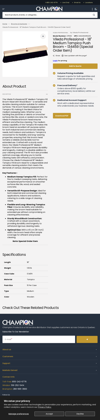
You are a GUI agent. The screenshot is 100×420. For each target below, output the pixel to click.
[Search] (94, 15)
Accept (49, 413)
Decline (80, 413)
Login (55, 60)
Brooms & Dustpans (19, 24)
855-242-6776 (19, 381)
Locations (89, 2)
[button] (3, 9)
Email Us (77, 2)
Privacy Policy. (44, 407)
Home (4, 24)
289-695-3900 (20, 389)
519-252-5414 (17, 385)
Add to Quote (75, 66)
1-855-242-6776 (51, 2)
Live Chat (65, 2)
